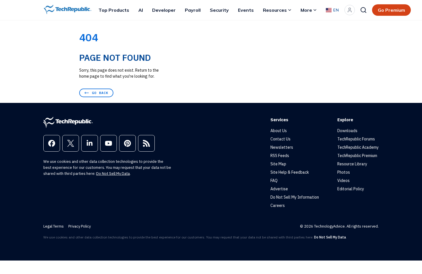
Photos (343, 172)
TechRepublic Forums (356, 139)
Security (219, 10)
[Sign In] (349, 10)
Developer (164, 10)
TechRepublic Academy (358, 147)
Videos (343, 180)
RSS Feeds (279, 155)
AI (140, 10)
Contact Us (280, 139)
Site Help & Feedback (289, 172)
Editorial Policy (350, 188)
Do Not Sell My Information (294, 197)
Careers (277, 205)
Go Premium (391, 10)
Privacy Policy (79, 226)
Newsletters (281, 147)
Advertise (279, 188)
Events (246, 10)
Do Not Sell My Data (113, 173)
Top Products (113, 10)
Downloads (347, 130)
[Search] (363, 10)
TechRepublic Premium (357, 155)
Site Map (278, 164)
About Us (278, 130)
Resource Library (352, 164)
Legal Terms (53, 226)
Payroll (193, 10)
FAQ (274, 180)
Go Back (100, 93)
